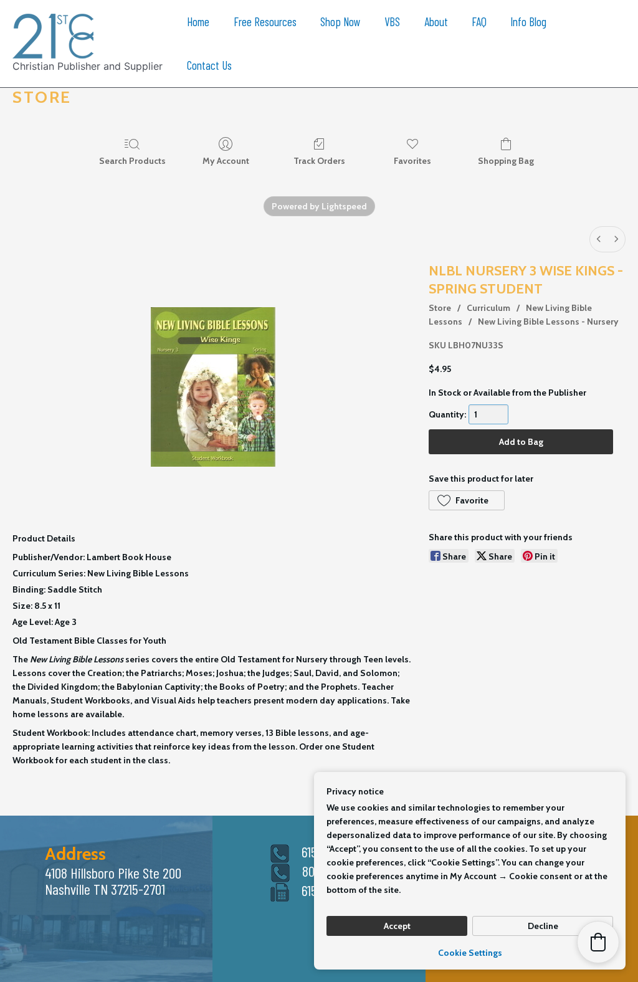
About (436, 21)
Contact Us (209, 65)
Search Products (132, 160)
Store (440, 307)
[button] (467, 500)
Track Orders (319, 160)
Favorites (412, 160)
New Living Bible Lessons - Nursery (548, 321)
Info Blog (528, 21)
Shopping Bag (506, 160)
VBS (392, 21)
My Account (225, 160)
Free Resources (265, 21)
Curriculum (488, 307)
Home (198, 21)
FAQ (479, 21)
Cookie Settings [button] (470, 952)
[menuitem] (598, 239)
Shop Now (340, 21)
